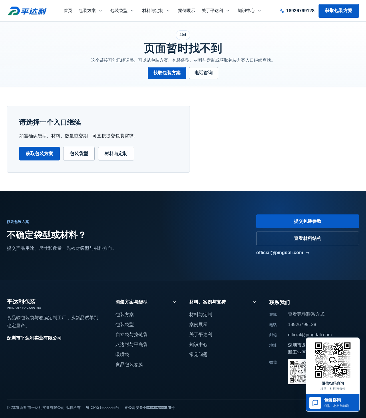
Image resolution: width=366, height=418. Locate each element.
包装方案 (87, 10)
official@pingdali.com (279, 252)
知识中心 (246, 10)
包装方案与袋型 (132, 302)
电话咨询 (203, 72)
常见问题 (198, 354)
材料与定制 (153, 10)
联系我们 (279, 302)
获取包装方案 (339, 10)
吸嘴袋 (122, 354)
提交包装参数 (307, 221)
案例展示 (186, 10)
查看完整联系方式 (306, 314)
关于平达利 (212, 10)
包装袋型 (119, 10)
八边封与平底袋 (132, 344)
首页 (68, 10)
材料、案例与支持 (207, 302)
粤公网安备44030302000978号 (149, 407)
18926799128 (302, 324)
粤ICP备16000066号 (102, 407)
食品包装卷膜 (129, 364)
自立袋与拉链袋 (132, 334)
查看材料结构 (307, 238)
